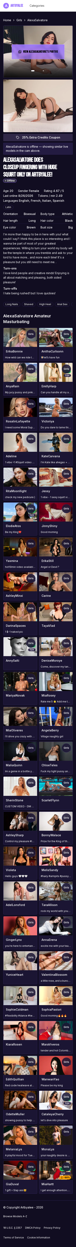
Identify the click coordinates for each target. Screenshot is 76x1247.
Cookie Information (38, 1237)
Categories (37, 5)
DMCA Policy (33, 1227)
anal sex (62, 304)
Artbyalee (14, 5)
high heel (45, 304)
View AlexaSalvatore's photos (41, 53)
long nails (11, 304)
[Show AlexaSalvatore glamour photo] (43, 70)
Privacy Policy (52, 1227)
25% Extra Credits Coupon (43, 138)
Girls (19, 20)
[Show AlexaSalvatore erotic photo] (32, 70)
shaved (28, 304)
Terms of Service (13, 1237)
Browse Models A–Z (15, 1216)
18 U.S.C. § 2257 (12, 1227)
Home (7, 20)
